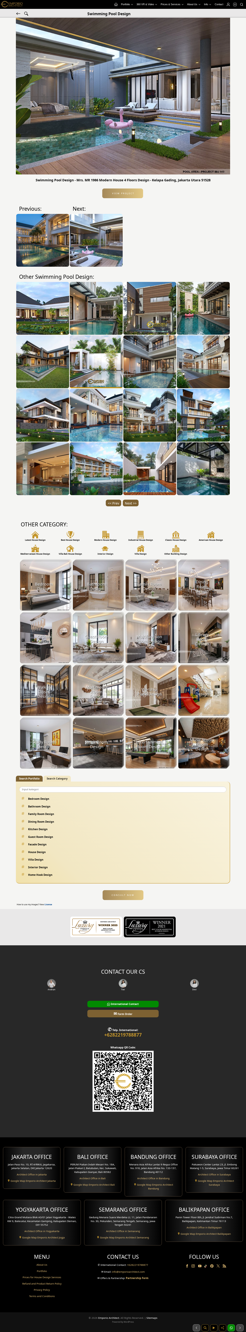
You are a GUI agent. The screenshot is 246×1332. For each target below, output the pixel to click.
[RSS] (224, 1266)
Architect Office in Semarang (123, 1231)
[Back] (18, 13)
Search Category (57, 778)
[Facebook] (187, 1266)
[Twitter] (218, 1267)
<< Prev (113, 503)
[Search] (241, 4)
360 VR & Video (146, 4)
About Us (192, 4)
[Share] (222, 1327)
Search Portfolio (29, 778)
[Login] (228, 4)
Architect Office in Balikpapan (204, 1227)
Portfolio (126, 4)
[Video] (214, 1327)
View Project (123, 193)
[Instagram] (193, 1266)
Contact (219, 4)
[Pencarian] (205, 1327)
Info (206, 4)
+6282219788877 (123, 1035)
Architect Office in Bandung (153, 1178)
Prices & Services (171, 4)
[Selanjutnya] (240, 1327)
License (48, 904)
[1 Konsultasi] (231, 1327)
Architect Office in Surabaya (214, 1174)
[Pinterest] (212, 1266)
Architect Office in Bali (92, 1178)
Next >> (131, 503)
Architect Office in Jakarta (32, 1174)
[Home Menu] (116, 4)
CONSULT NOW (123, 895)
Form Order (123, 1013)
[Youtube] (200, 1266)
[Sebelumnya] (196, 1327)
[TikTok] (206, 1266)
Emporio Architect (108, 1317)
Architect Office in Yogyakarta (41, 1231)
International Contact (124, 1004)
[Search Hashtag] (26, 13)
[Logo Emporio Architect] (11, 4)
